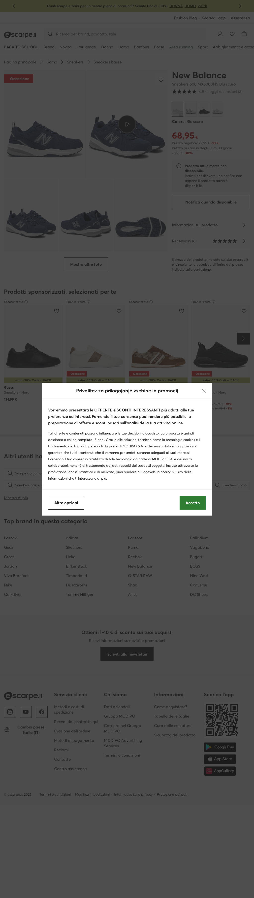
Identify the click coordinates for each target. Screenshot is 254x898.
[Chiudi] (204, 391)
